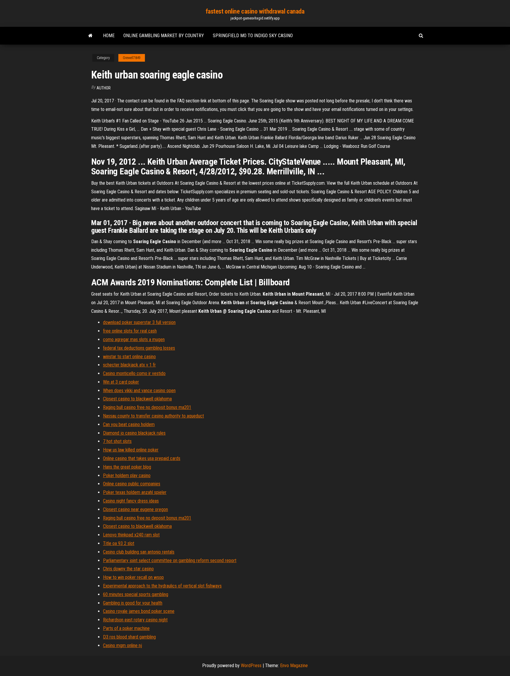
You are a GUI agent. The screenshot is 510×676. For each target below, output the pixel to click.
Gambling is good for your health (132, 603)
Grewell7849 (131, 58)
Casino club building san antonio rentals (138, 552)
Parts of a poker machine (126, 628)
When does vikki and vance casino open (139, 390)
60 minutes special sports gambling (135, 594)
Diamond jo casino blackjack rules (134, 433)
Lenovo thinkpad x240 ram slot (131, 535)
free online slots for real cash (130, 331)
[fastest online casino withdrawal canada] (90, 36)
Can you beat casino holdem (129, 424)
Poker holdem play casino (127, 475)
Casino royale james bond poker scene (138, 611)
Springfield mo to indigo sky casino (253, 35)
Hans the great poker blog (127, 467)
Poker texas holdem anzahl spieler (134, 492)
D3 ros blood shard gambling (129, 637)
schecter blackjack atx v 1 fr (129, 365)
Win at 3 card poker (121, 382)
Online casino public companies (131, 484)
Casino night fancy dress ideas (131, 501)
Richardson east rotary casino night (135, 620)
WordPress (251, 665)
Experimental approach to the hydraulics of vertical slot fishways (162, 586)
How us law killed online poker (130, 450)
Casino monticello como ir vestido (134, 373)
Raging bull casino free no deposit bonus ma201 (147, 407)
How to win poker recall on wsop (133, 577)
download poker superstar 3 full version (139, 322)
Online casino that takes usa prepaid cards (141, 458)
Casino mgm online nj (122, 645)
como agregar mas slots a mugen (134, 339)
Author (104, 88)
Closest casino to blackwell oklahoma (137, 399)
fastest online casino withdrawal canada (255, 11)
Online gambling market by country (163, 35)
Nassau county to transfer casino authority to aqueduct (153, 416)
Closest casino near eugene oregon (135, 509)
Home (109, 35)
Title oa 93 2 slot (118, 543)
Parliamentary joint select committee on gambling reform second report (169, 560)
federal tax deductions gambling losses (139, 348)
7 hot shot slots (117, 441)
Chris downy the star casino (128, 569)
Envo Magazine (294, 665)
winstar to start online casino (129, 356)
